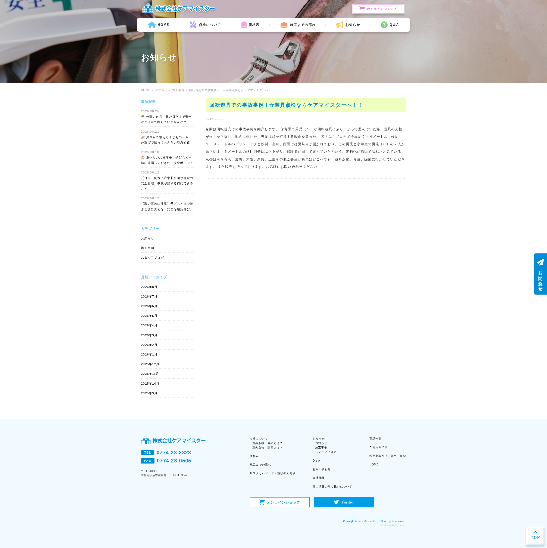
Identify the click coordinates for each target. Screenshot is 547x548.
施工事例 (178, 90)
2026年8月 (149, 287)
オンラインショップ (283, 502)
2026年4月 (149, 325)
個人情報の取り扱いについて (332, 486)
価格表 (254, 25)
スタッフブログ (152, 257)
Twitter (347, 502)
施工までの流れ (303, 25)
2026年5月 (149, 315)
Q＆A (394, 25)
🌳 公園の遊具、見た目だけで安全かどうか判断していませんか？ (166, 119)
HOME (163, 25)
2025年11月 (150, 373)
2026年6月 (149, 306)
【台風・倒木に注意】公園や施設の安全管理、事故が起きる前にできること (167, 183)
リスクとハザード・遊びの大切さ (273, 473)
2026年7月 (149, 296)
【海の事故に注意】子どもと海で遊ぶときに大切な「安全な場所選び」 (167, 206)
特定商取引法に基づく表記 (387, 456)
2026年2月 (149, 345)
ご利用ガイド (378, 447)
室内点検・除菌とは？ (267, 447)
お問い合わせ (322, 469)
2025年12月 (150, 364)
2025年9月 (149, 393)
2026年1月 (149, 354)
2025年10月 (150, 383)
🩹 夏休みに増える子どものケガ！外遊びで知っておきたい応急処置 (166, 139)
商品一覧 (375, 438)
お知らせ (161, 90)
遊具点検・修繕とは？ (267, 443)
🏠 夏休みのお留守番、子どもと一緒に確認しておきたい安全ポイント (167, 160)
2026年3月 (149, 335)
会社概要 (319, 477)
